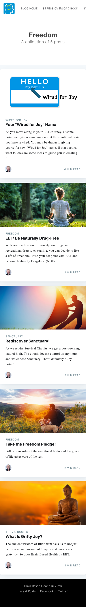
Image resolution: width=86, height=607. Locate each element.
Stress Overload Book (60, 8)
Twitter (63, 591)
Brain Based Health (37, 586)
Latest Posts (27, 591)
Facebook (47, 591)
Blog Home (29, 8)
